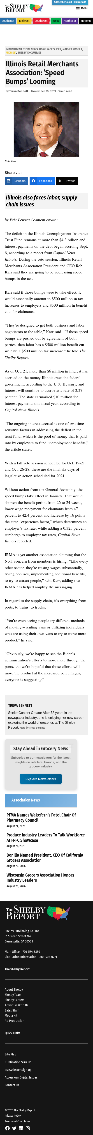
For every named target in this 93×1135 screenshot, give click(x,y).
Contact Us (12, 1085)
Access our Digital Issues (21, 1077)
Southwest (41, 20)
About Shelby (14, 990)
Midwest (24, 20)
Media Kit (11, 1016)
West (56, 20)
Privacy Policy (13, 1115)
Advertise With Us (16, 1005)
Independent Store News (22, 49)
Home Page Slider (50, 49)
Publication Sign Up (18, 1062)
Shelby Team (13, 995)
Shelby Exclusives (29, 52)
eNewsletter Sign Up (18, 1070)
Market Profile (72, 49)
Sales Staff (12, 1010)
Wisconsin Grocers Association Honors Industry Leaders (40, 878)
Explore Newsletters (41, 779)
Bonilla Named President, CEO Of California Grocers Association (45, 858)
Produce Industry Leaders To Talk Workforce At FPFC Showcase (46, 837)
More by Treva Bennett (32, 727)
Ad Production (14, 1021)
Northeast (70, 20)
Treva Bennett (18, 91)
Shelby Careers (14, 1000)
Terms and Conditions (17, 1121)
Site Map (10, 1054)
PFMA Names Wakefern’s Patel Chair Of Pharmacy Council (41, 817)
